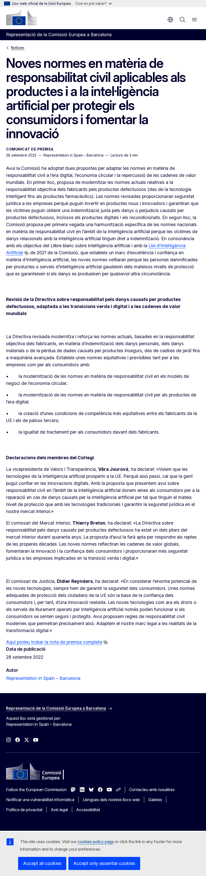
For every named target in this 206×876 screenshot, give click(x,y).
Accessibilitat (88, 809)
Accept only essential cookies (104, 863)
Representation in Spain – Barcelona (43, 678)
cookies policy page (96, 841)
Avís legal (59, 809)
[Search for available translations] (26, 252)
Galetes (155, 799)
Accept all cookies (42, 863)
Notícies (17, 47)
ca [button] (170, 19)
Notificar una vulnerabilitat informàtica (40, 799)
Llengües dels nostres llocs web (111, 799)
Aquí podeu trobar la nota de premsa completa (54, 642)
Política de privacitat (24, 809)
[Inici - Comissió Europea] (21, 17)
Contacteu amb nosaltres (152, 789)
